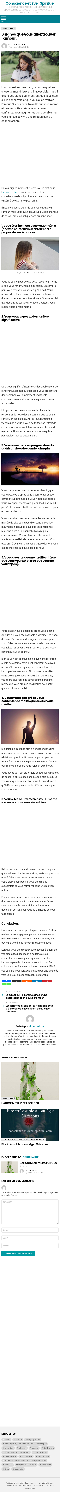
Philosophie (9, 1139)
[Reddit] (27, 981)
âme (7, 1469)
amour (19, 1439)
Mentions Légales (47, 1483)
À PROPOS (38, 1486)
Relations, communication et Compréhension (25, 1460)
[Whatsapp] (6, 984)
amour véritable (11, 192)
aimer (7, 1439)
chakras (23, 1448)
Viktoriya (29, 272)
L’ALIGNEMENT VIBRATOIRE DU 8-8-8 (24, 1103)
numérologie (41, 1452)
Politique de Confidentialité (19, 1486)
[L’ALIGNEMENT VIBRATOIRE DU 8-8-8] (30, 1081)
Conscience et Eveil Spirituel (30, 3)
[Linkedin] (37, 981)
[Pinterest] (47, 981)
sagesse (9, 1464)
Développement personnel (17, 1452)
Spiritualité (9, 1098)
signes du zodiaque (27, 1464)
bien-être (9, 1448)
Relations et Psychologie (31, 1139)
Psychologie (43, 1456)
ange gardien (33, 1439)
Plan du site (30, 1488)
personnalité (10, 1456)
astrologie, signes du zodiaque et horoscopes (26, 1443)
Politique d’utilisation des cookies (21, 1483)
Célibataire (49, 1448)
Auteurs (50, 1486)
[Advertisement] (22, 1311)
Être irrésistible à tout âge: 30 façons (24, 1144)
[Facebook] (6, 981)
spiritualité (46, 1464)
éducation (19, 1469)
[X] (16, 981)
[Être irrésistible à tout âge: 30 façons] (30, 1125)
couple (35, 1448)
